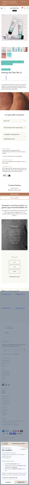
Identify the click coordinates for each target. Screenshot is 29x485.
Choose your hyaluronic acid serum (9, 422)
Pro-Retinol (4, 411)
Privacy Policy (5, 439)
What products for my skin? (14, 276)
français (3, 390)
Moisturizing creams (6, 402)
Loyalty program (5, 360)
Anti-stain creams (5, 400)
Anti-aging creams (5, 398)
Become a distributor (6, 362)
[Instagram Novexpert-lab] (6, 385)
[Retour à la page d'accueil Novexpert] (14, 8)
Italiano (3, 392)
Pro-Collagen (4, 413)
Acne (14, 262)
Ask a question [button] (15, 198)
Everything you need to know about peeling (10, 424)
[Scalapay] (19, 433)
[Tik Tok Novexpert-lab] (9, 385)
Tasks (15, 266)
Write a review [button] (14, 194)
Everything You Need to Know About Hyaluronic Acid (12, 420)
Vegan (3, 365)
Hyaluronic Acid (5, 409)
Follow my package (6, 371)
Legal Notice (4, 441)
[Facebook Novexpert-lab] (3, 385)
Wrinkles (14, 271)
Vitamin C (4, 415)
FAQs (3, 377)
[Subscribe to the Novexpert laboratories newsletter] (24, 350)
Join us (3, 364)
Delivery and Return (6, 373)
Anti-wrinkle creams (6, 403)
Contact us (4, 378)
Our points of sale (5, 375)
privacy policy (16, 353)
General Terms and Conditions (8, 437)
